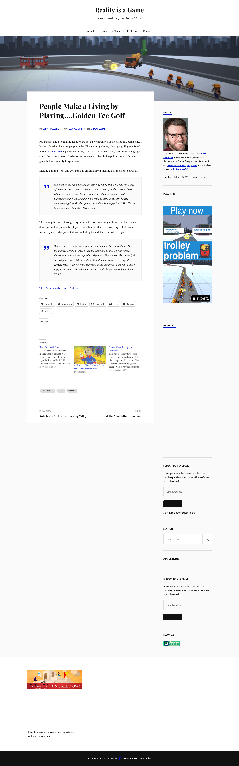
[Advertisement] (119, 692)
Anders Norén (142, 758)
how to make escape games (182, 165)
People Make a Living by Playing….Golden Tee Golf (82, 110)
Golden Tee (55, 151)
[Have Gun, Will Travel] (56, 357)
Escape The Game (110, 31)
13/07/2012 (75, 128)
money (72, 391)
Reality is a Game (119, 10)
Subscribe (172, 503)
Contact (147, 31)
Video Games (99, 128)
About (90, 31)
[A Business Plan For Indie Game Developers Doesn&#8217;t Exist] (90, 355)
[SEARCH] (207, 539)
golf (61, 391)
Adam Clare (51, 128)
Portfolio (132, 31)
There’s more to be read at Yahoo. (58, 288)
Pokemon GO (180, 169)
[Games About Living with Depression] (126, 359)
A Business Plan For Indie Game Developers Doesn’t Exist (89, 367)
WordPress (110, 758)
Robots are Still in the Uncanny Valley (63, 416)
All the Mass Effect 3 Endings (123, 416)
